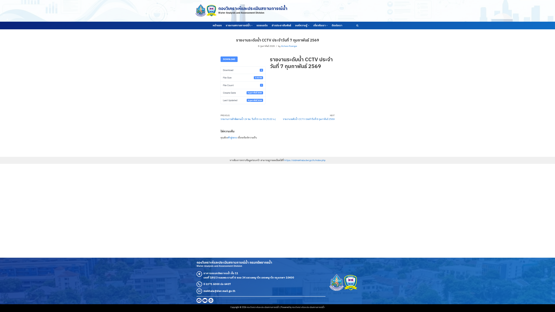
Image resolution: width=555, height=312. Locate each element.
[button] (251, 25)
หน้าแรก (217, 25)
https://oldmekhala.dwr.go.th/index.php (304, 160)
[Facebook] (199, 300)
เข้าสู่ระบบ (232, 137)
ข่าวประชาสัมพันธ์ (281, 25)
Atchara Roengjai (289, 46)
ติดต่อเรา (337, 25)
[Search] (357, 25)
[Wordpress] (210, 300)
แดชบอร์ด (262, 25)
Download (229, 59)
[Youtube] (204, 300)
